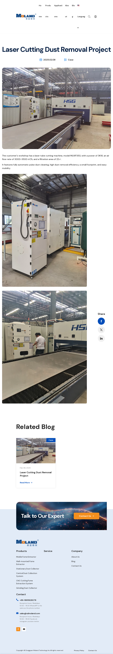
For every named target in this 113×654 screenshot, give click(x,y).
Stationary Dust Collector (27, 569)
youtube (24, 629)
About (67, 11)
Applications (58, 11)
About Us (75, 557)
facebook (101, 321)
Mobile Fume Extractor (26, 557)
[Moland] (26, 16)
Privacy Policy (79, 650)
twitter (101, 329)
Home (40, 11)
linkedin (101, 338)
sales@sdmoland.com (30, 613)
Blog (73, 11)
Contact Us (85, 516)
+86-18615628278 (28, 600)
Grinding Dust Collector (26, 588)
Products (48, 11)
